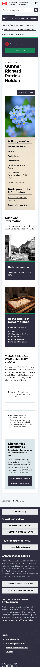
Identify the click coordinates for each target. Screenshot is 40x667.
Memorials (30, 25)
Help (5, 635)
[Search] (36, 10)
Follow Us (23, 512)
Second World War (16, 272)
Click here (22, 424)
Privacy (9, 652)
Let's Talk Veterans (20, 547)
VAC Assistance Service (14, 561)
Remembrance (16, 25)
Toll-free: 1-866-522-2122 (20, 526)
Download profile (25, 92)
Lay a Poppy (20, 50)
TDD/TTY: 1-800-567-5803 (20, 590)
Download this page (17, 342)
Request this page (16, 339)
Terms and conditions (17, 647)
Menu (7, 18)
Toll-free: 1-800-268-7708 (20, 584)
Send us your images (20, 478)
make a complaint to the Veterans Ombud (17, 620)
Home (4, 25)
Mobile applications (15, 643)
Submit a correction (20, 484)
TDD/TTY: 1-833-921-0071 (20, 532)
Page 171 (11, 331)
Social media (12, 639)
